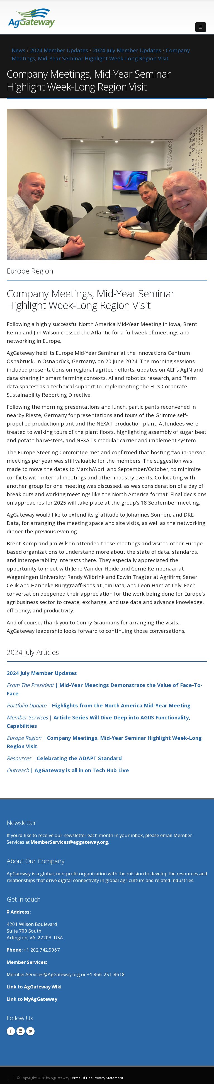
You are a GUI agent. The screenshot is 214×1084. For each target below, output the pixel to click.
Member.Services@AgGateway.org (43, 974)
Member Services (28, 717)
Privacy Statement (108, 1078)
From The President (30, 684)
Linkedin (20, 1031)
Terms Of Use (81, 1078)
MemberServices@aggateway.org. (70, 842)
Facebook (11, 1031)
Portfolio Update (26, 705)
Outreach (18, 770)
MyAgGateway (40, 999)
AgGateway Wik (42, 986)
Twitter (30, 1031)
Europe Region (24, 737)
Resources (19, 758)
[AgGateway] (32, 16)
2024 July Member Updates (42, 672)
